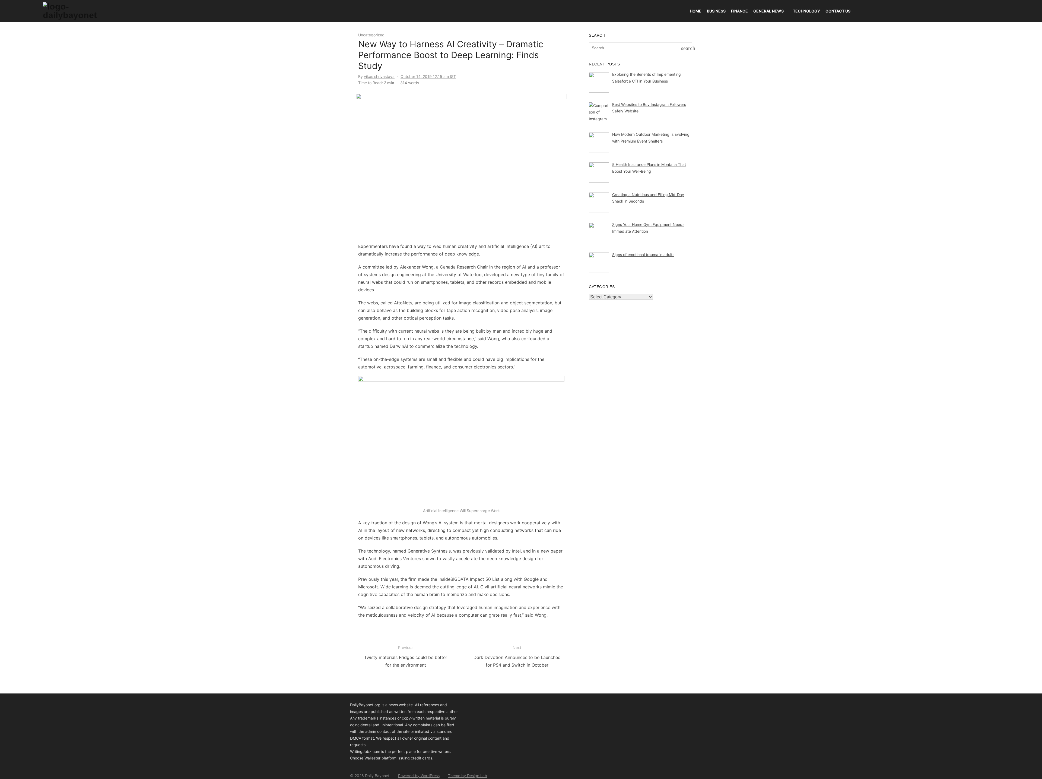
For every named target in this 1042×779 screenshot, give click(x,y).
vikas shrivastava (379, 76)
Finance (739, 11)
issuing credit (410, 758)
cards (427, 758)
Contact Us (837, 11)
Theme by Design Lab (467, 775)
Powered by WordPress (419, 775)
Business (716, 11)
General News (768, 11)
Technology (806, 11)
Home (695, 11)
